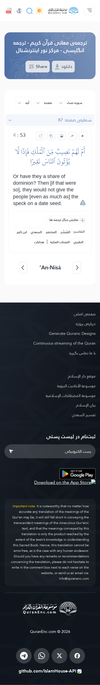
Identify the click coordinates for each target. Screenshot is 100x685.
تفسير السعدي (84, 414)
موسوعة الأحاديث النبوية (76, 385)
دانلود (66, 66)
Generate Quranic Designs (72, 333)
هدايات (39, 242)
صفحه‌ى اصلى (85, 314)
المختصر (51, 232)
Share (41, 66)
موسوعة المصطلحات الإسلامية (71, 395)
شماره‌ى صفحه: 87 (75, 120)
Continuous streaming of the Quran (64, 343)
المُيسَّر (65, 232)
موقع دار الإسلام (82, 376)
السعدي (36, 232)
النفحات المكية (60, 242)
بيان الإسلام (86, 405)
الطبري (78, 242)
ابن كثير (22, 232)
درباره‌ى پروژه (86, 323)
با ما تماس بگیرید (82, 353)
